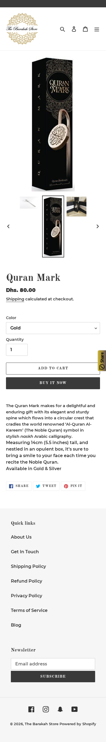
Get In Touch (25, 551)
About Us (21, 537)
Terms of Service (29, 610)
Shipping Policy (28, 566)
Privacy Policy (26, 595)
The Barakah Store (41, 724)
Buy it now (53, 383)
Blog (16, 625)
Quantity (15, 339)
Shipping (15, 298)
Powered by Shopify (78, 724)
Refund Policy (26, 581)
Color (11, 317)
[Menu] (96, 29)
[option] (30, 202)
